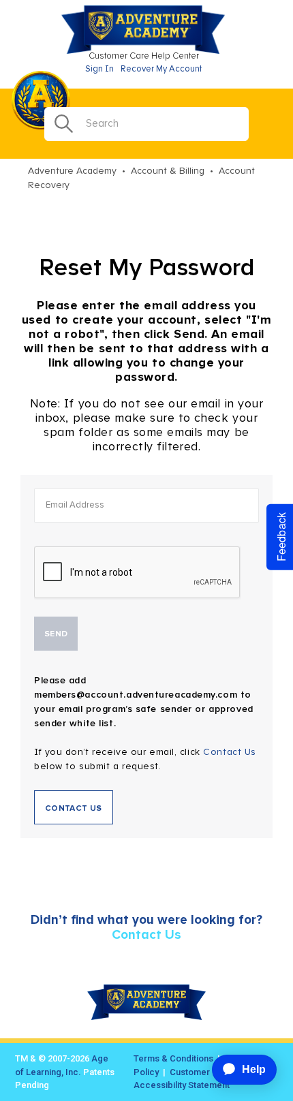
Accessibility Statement (182, 1085)
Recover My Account (161, 69)
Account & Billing (167, 171)
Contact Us (229, 752)
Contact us (73, 809)
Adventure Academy (72, 171)
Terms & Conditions (173, 1058)
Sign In (99, 69)
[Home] (146, 51)
